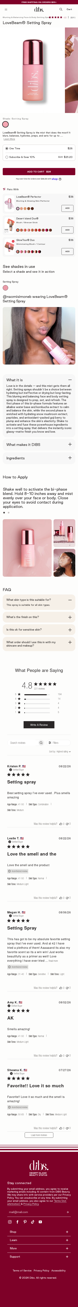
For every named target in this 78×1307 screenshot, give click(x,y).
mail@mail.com (18, 1212)
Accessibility (58, 1270)
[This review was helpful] (60, 823)
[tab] (5, 288)
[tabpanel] (39, 298)
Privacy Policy (31, 1204)
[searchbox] (22, 743)
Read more (53, 960)
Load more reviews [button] (39, 1135)
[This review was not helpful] (67, 823)
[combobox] (55, 751)
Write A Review (39, 725)
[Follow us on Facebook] (17, 1221)
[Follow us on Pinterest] (25, 1221)
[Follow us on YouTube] (40, 1221)
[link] (62, 17)
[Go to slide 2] (8, 512)
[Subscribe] (67, 1212)
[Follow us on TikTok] (32, 1221)
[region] (38, 695)
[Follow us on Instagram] (9, 1221)
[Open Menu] (6, 9)
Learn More (9, 139)
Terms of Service (22, 1270)
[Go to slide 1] (4, 512)
